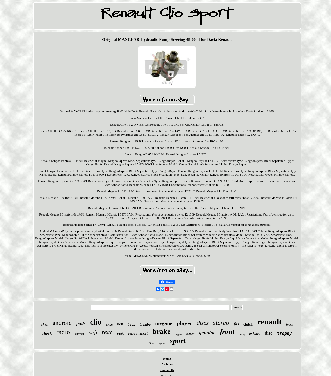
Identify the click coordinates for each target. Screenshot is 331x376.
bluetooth (79, 333)
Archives (167, 364)
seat (120, 333)
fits (236, 323)
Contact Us (167, 370)
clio (95, 322)
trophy (284, 333)
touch (289, 324)
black (151, 343)
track (131, 324)
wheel (44, 324)
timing (242, 334)
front (227, 331)
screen (190, 333)
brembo (145, 324)
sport (178, 341)
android (62, 322)
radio (63, 331)
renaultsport (138, 333)
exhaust (254, 333)
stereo (221, 322)
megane (163, 323)
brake (161, 331)
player (184, 323)
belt (120, 324)
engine (178, 334)
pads (81, 323)
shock (47, 333)
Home (167, 358)
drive (109, 324)
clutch (248, 324)
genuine (207, 332)
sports (162, 343)
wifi (93, 332)
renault (269, 321)
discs (203, 323)
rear (107, 331)
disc (268, 332)
